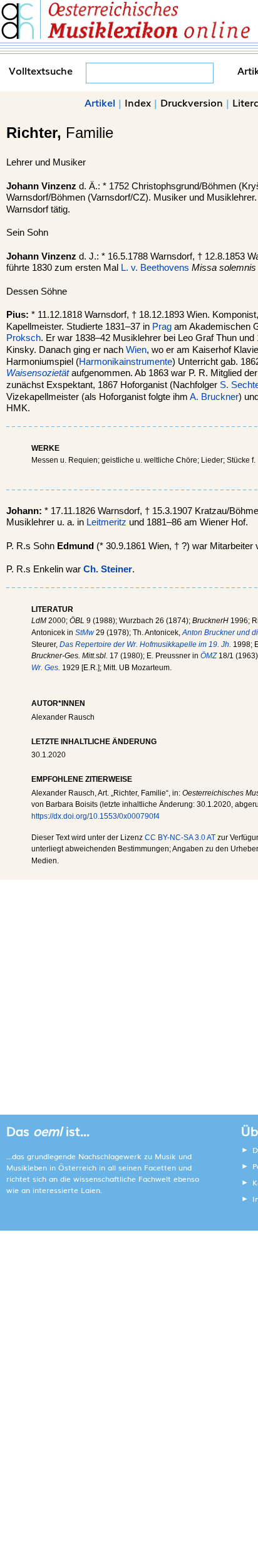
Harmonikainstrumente (125, 362)
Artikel (100, 102)
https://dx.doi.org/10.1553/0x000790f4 (95, 816)
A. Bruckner (214, 397)
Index (138, 102)
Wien (136, 350)
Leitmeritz (106, 522)
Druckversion (191, 102)
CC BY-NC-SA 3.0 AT (180, 837)
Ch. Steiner (107, 569)
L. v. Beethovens (155, 268)
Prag (162, 327)
